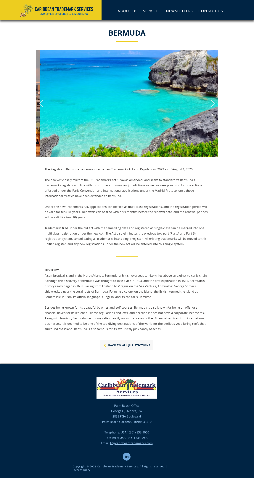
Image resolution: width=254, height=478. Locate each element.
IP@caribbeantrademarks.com (131, 443)
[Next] (213, 103)
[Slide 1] (124, 151)
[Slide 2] (129, 151)
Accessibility (82, 470)
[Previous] (41, 103)
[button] (151, 10)
